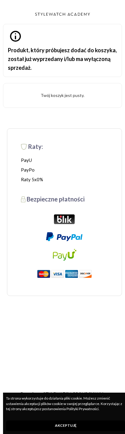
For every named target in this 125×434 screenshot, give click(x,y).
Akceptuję (65, 425)
